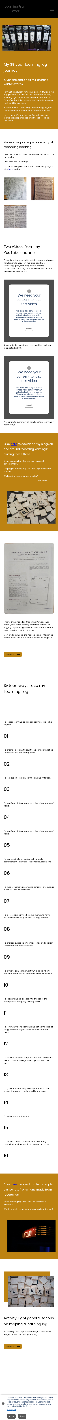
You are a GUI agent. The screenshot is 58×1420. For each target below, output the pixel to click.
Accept (29, 328)
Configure (11, 1410)
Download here (12, 654)
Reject (22, 1416)
